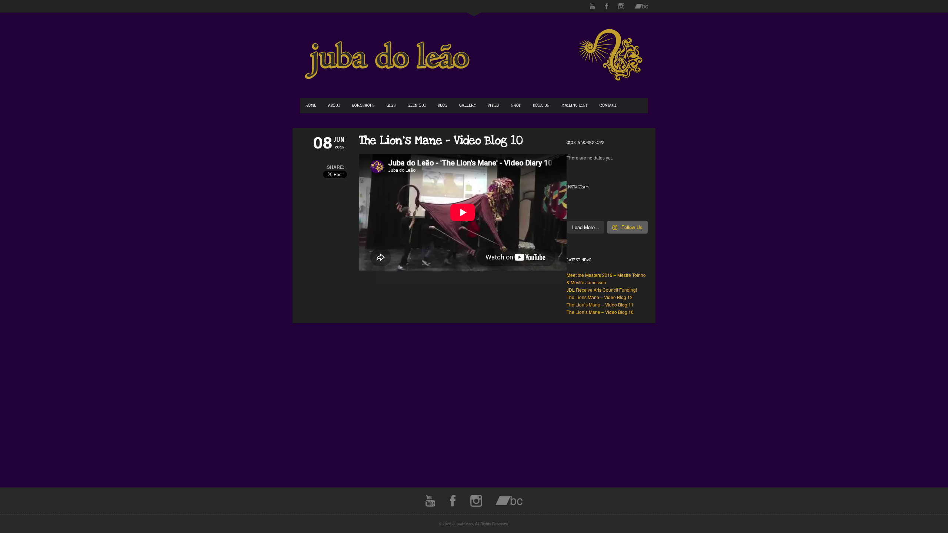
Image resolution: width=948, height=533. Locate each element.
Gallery (467, 105)
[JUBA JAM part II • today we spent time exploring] (627, 209)
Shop (516, 105)
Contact (608, 105)
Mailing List (574, 105)
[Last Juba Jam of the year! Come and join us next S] (627, 202)
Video (493, 105)
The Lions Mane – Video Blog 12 (599, 297)
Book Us (541, 105)
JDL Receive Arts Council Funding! (602, 289)
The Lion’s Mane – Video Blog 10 (600, 312)
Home (311, 105)
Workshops (363, 105)
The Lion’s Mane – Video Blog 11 (600, 304)
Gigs (391, 105)
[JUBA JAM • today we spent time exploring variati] (587, 215)
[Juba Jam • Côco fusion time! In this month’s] (587, 202)
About (334, 105)
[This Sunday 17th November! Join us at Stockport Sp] (587, 209)
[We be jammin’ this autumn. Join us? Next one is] (627, 215)
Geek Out (417, 105)
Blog (442, 105)
